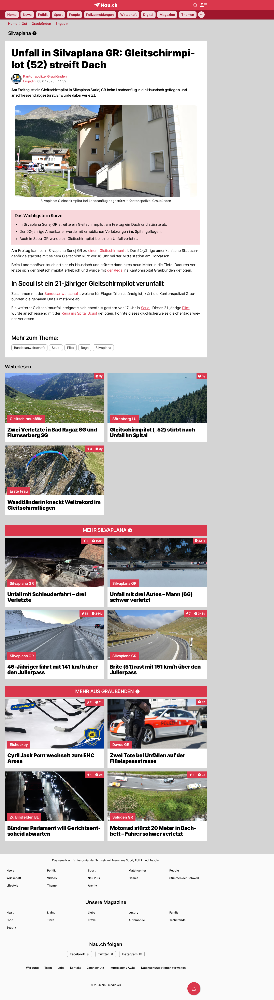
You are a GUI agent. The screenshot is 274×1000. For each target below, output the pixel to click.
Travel (92, 920)
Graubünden (41, 24)
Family (173, 912)
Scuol (145, 308)
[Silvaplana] (106, 33)
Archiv (92, 885)
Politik (51, 870)
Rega (65, 313)
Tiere (50, 920)
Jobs (61, 967)
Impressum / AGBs (122, 967)
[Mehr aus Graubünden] (106, 691)
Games (133, 878)
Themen (52, 885)
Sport (92, 870)
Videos (52, 878)
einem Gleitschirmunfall (108, 250)
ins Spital (79, 313)
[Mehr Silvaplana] (106, 530)
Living (51, 912)
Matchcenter (137, 870)
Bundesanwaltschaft (62, 293)
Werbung (32, 967)
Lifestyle (12, 885)
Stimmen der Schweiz (184, 878)
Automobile (137, 920)
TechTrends (177, 920)
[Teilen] (193, 988)
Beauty (11, 927)
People (174, 870)
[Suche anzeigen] (195, 4)
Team (48, 967)
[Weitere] (201, 14)
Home (12, 24)
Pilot (186, 308)
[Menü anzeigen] (203, 5)
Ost (24, 24)
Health (10, 912)
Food (9, 920)
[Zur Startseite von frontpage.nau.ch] (105, 5)
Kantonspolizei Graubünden (45, 76)
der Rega (114, 270)
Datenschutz (95, 967)
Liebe (91, 912)
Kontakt (75, 967)
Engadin (62, 24)
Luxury (133, 912)
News (10, 870)
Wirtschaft (13, 878)
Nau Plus (94, 878)
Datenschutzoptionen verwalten (163, 967)
